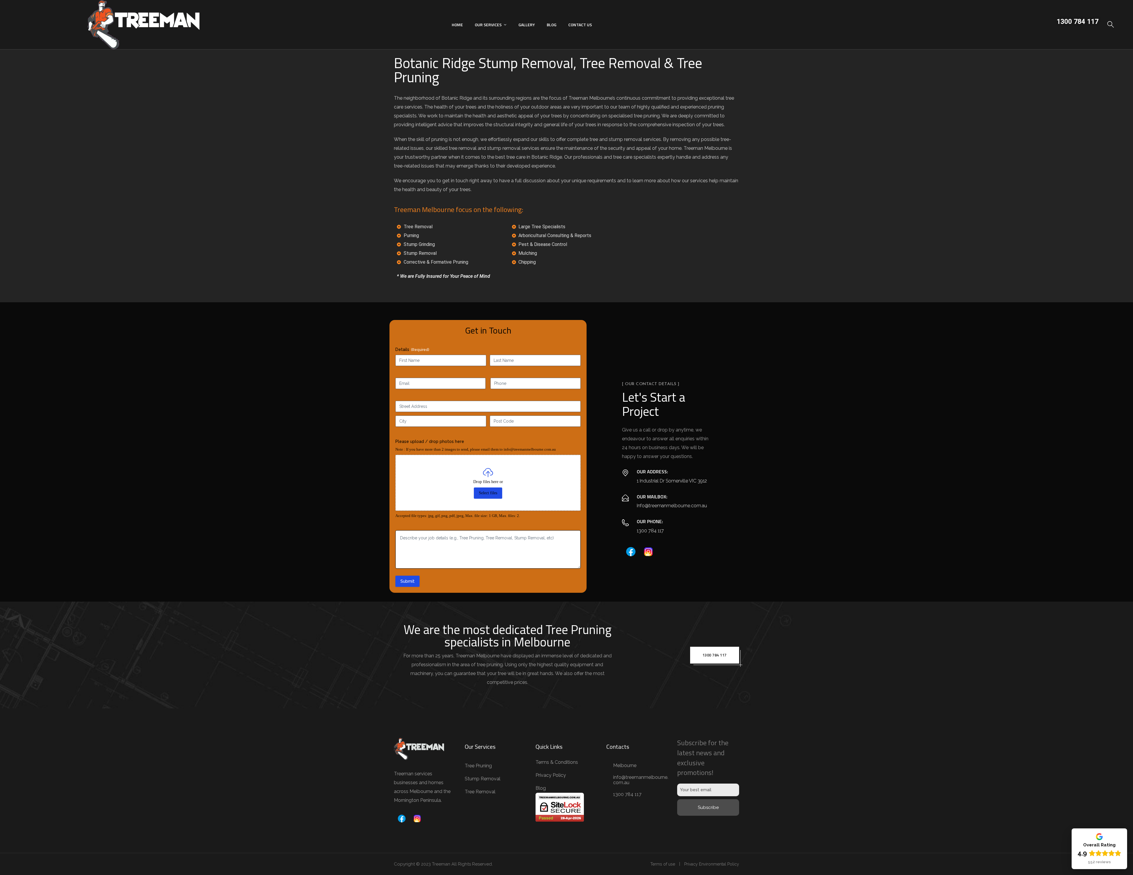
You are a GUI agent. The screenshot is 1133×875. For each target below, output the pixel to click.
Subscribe (708, 807)
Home (457, 25)
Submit (407, 581)
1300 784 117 (1077, 22)
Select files (488, 493)
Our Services (488, 25)
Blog (551, 25)
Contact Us (580, 25)
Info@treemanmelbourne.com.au (672, 505)
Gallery (526, 25)
